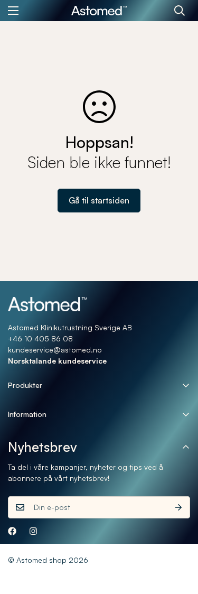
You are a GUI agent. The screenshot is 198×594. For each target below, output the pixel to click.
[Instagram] (33, 531)
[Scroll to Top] (179, 538)
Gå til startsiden (99, 200)
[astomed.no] (99, 11)
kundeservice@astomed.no (55, 349)
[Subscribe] (178, 507)
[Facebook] (12, 531)
